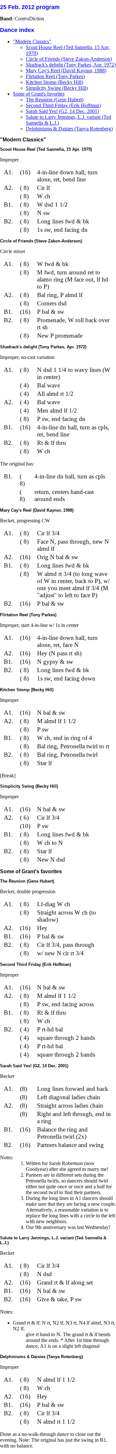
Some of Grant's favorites (38, 94)
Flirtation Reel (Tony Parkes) (55, 76)
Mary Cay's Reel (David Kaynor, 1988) (66, 70)
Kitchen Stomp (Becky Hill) (54, 82)
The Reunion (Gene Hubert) (54, 99)
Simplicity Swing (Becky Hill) (57, 88)
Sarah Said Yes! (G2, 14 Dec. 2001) (62, 111)
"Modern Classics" (32, 41)
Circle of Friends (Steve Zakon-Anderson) (69, 59)
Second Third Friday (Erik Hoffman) (63, 105)
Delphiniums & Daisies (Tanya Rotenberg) (69, 128)
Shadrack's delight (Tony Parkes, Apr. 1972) (71, 64)
